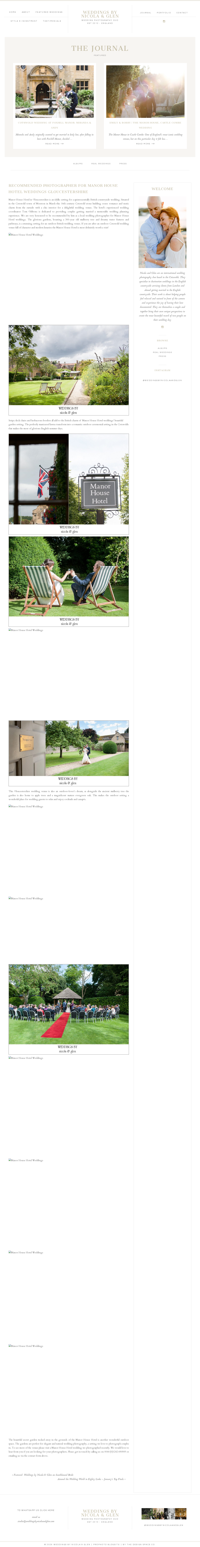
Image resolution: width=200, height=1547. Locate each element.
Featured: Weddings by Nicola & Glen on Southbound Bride (43, 1475)
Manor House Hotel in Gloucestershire (29, 199)
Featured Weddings (49, 12)
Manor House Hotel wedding (67, 1447)
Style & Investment (24, 21)
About (26, 12)
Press (123, 164)
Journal (145, 13)
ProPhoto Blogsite (106, 1544)
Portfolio (164, 13)
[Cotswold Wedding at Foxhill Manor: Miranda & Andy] (54, 91)
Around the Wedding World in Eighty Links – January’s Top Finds (91, 1479)
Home (12, 12)
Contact (182, 13)
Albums (78, 164)
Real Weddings (101, 164)
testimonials (52, 21)
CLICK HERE (47, 1510)
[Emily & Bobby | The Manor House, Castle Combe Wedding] (145, 91)
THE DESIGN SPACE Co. (141, 1544)
